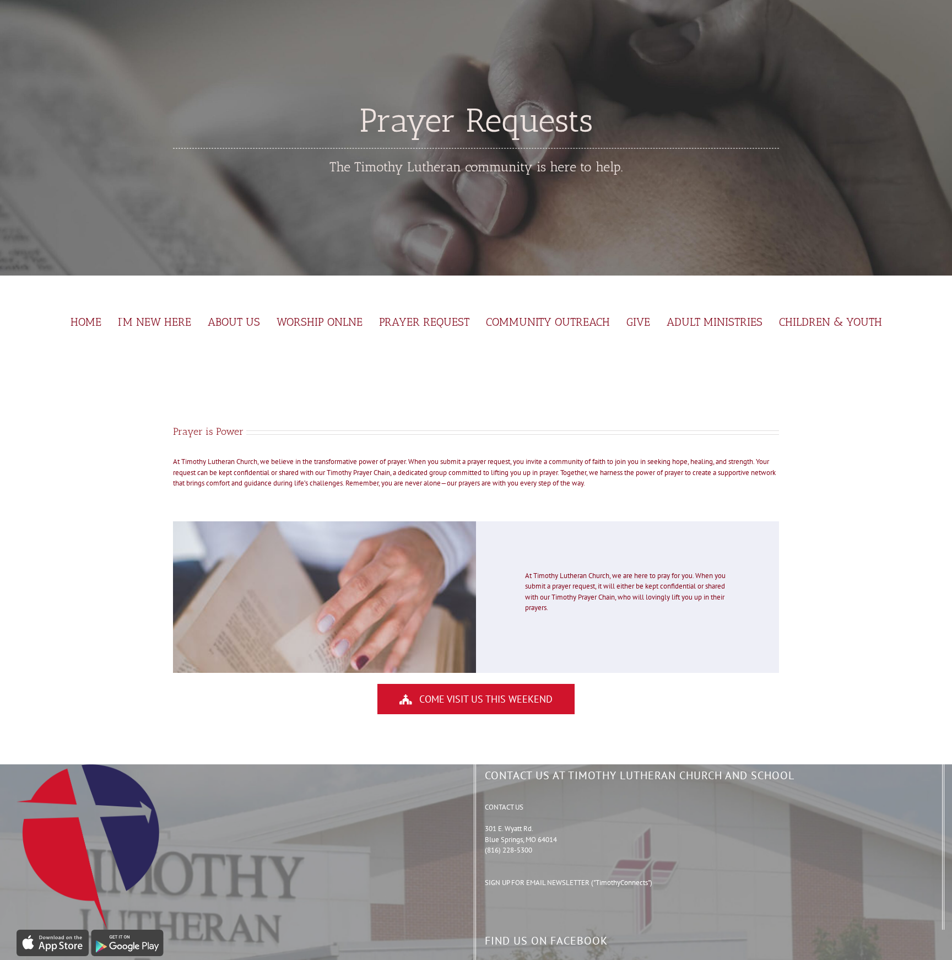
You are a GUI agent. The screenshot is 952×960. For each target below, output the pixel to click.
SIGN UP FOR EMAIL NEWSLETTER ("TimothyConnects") (568, 882)
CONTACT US (504, 807)
